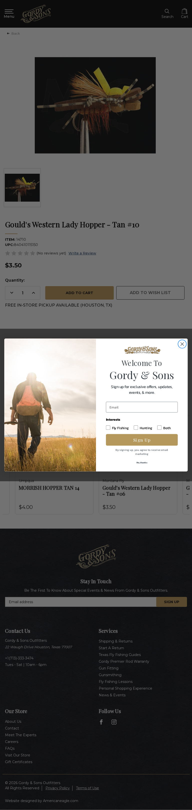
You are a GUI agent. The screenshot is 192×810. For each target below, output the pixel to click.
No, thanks (141, 462)
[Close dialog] (182, 344)
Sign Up (141, 440)
